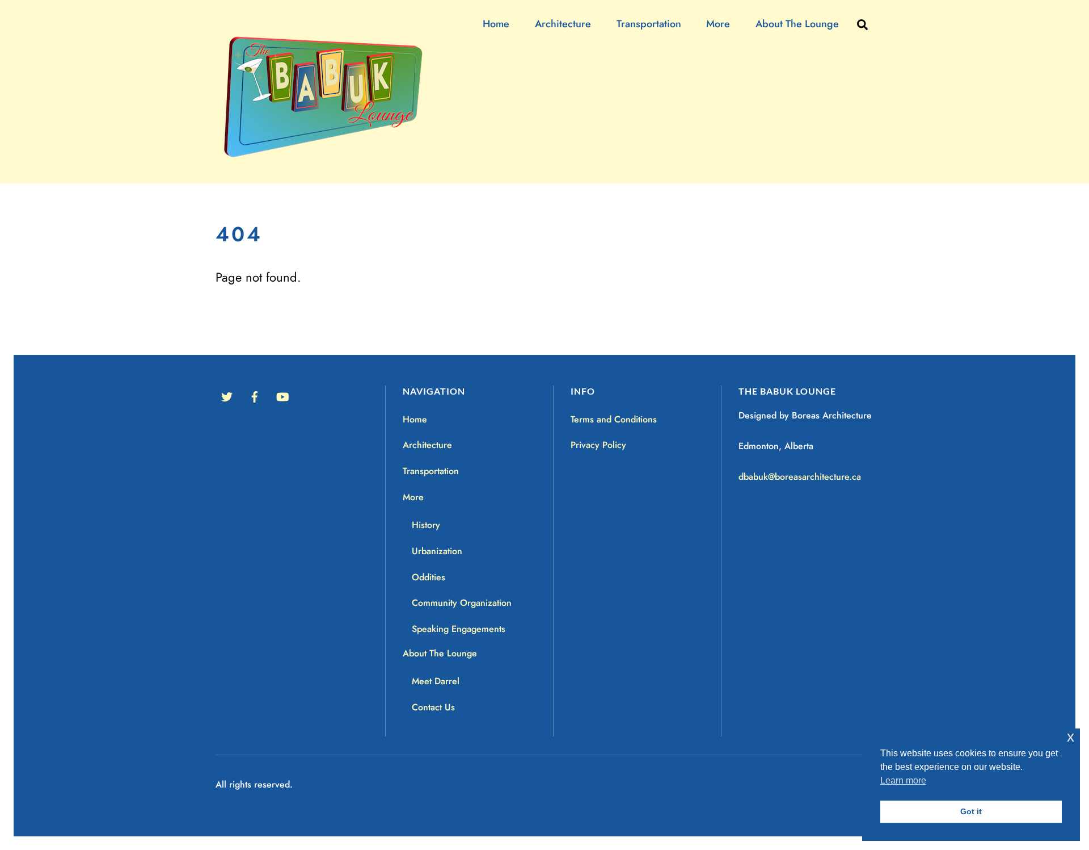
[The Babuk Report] (329, 159)
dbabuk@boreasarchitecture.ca (799, 476)
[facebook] (254, 395)
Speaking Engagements (458, 628)
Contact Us (433, 707)
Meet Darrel (435, 681)
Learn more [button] (903, 780)
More (718, 23)
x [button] (1070, 736)
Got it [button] (971, 811)
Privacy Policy (598, 444)
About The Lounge (797, 23)
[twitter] (227, 395)
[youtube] (282, 395)
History (426, 524)
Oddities (428, 577)
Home (496, 23)
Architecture (563, 23)
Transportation (649, 23)
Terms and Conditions (614, 419)
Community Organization (462, 602)
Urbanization (437, 551)
